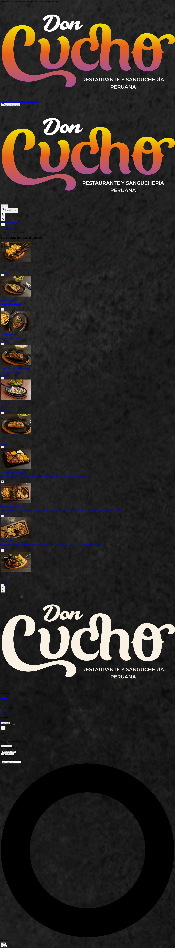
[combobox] (11, 762)
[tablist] (87, 746)
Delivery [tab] (4, 746)
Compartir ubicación (7, 754)
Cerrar (3, 943)
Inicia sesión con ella (9, 751)
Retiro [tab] (9, 746)
